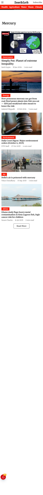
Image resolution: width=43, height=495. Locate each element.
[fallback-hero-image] (21, 42)
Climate (38, 7)
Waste (31, 7)
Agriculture (14, 7)
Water (24, 7)
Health (4, 7)
